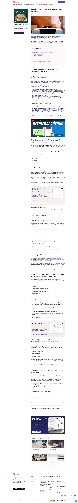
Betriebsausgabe (53, 258)
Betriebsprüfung (36, 90)
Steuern (63, 76)
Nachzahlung (46, 110)
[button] (23, 2)
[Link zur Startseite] (16, 474)
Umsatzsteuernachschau (36, 103)
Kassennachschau (48, 103)
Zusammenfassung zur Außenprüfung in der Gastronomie (41, 62)
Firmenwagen (40, 263)
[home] (16, 2)
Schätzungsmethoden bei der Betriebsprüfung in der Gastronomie (42, 61)
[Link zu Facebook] (57, 500)
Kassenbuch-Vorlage (35, 196)
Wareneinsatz (36, 56)
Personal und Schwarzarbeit (38, 55)
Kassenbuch (61, 182)
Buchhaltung (55, 92)
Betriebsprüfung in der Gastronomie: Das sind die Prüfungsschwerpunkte (43, 52)
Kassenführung (55, 318)
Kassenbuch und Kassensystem (38, 54)
